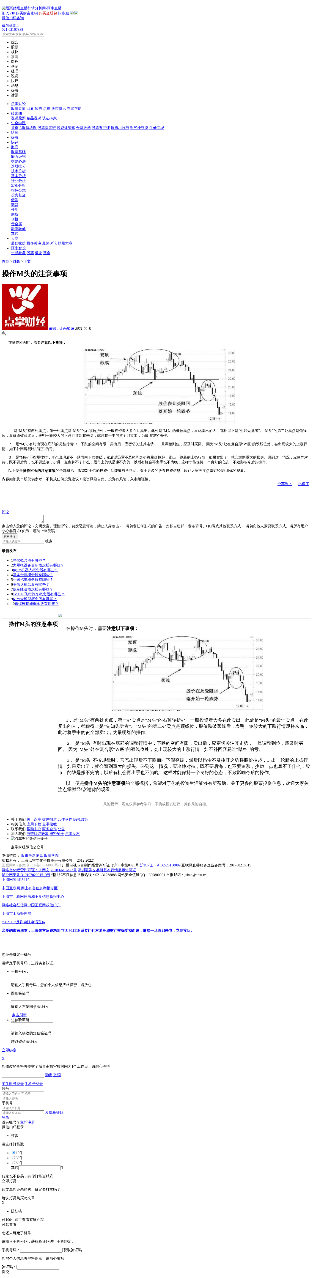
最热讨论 (49, 243)
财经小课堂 (139, 128)
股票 (30, 253)
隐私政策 (80, 819)
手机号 (7, 1103)
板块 (38, 253)
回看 (30, 108)
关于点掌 (34, 819)
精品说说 (34, 118)
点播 (46, 108)
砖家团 (16, 113)
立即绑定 (9, 1050)
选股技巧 (18, 166)
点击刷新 (19, 1015)
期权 (14, 214)
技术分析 (18, 171)
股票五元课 (101, 128)
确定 (48, 1075)
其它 (14, 234)
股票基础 (18, 152)
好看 (14, 137)
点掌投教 (49, 824)
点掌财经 (18, 104)
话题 (14, 133)
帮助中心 (34, 829)
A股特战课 (28, 128)
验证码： (9, 1267)
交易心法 (18, 161)
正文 (27, 261)
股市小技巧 (120, 128)
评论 (5, 512)
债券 (14, 200)
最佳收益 (18, 243)
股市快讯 (58, 108)
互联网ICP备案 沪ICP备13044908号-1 (31, 865)
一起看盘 (18, 253)
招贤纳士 (56, 834)
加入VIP (8, 13)
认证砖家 (49, 118)
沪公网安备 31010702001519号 (26, 875)
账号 (5, 1089)
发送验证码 (54, 1113)
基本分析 (18, 176)
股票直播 (18, 108)
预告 (38, 108)
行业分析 (18, 181)
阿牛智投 (18, 248)
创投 (14, 219)
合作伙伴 (65, 819)
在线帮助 (74, 108)
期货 (14, 205)
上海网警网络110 (15, 880)
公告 (61, 829)
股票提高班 (47, 128)
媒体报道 (49, 819)
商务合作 (49, 829)
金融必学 (83, 128)
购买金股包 (48, 13)
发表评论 (10, 536)
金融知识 (61, 328)
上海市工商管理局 (16, 913)
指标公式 (18, 190)
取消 (57, 1075)
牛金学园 (18, 123)
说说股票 (18, 118)
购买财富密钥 (27, 13)
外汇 (14, 210)
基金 (46, 253)
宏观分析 (18, 185)
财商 (14, 147)
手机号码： (11, 1250)
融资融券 (18, 229)
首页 (14, 128)
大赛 (14, 238)
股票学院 (51, 855)
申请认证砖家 (38, 834)
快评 (14, 142)
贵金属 (16, 224)
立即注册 (27, 1122)
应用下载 (34, 824)
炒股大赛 (65, 243)
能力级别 (18, 157)
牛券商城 (156, 128)
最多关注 (34, 243)
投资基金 (18, 195)
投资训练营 (66, 128)
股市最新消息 (32, 855)
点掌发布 (72, 834)
